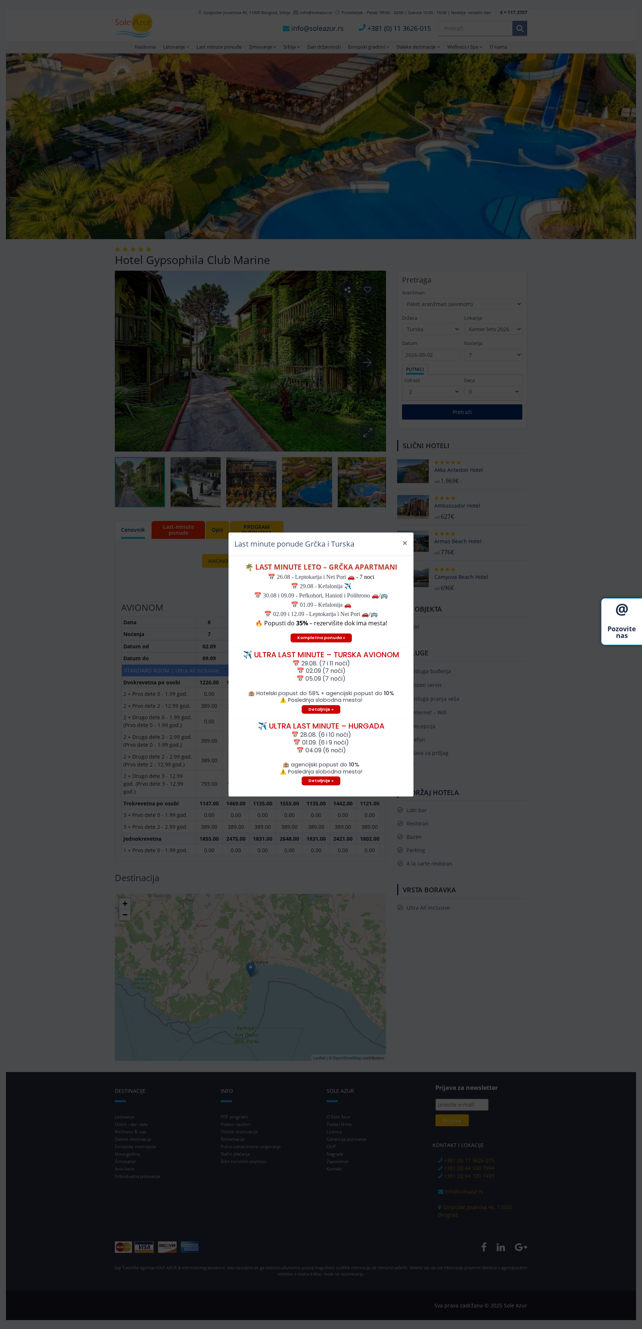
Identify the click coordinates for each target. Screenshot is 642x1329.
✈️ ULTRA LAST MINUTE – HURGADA (321, 726)
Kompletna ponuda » (321, 638)
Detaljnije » (321, 709)
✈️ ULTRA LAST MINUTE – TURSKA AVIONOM (321, 654)
